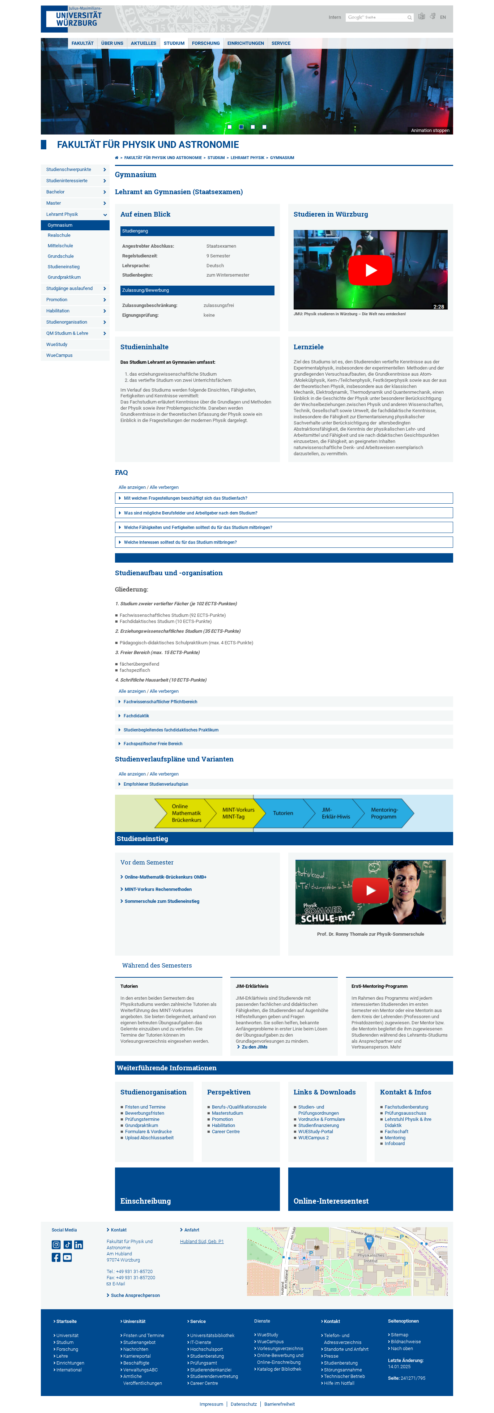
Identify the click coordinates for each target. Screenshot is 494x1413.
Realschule (59, 235)
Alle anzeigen (132, 487)
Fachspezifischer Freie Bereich (153, 743)
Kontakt (119, 1230)
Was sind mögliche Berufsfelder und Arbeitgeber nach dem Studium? (190, 513)
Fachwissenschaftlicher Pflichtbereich (160, 701)
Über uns (112, 43)
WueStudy (56, 344)
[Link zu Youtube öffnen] (68, 1257)
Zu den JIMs (255, 1047)
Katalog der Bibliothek (279, 1369)
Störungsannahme (343, 1370)
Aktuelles (143, 43)
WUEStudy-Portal (315, 1131)
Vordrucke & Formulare (321, 1119)
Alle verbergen (164, 487)
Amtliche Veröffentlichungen (142, 1380)
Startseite (66, 1321)
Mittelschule (60, 245)
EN (443, 17)
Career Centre (226, 1131)
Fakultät (83, 43)
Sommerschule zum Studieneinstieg (162, 901)
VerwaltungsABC (140, 1370)
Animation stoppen (430, 130)
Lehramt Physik (62, 214)
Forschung (206, 43)
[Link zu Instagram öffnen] (57, 1245)
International (69, 1370)
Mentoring (395, 1137)
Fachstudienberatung (406, 1107)
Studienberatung (207, 1356)
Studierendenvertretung (214, 1376)
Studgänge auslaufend (69, 288)
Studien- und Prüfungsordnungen (318, 1110)
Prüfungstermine (142, 1119)
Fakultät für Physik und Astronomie (148, 144)
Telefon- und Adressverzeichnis (343, 1339)
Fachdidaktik (136, 715)
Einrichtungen (245, 43)
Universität (67, 1335)
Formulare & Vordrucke (148, 1131)
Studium (174, 43)
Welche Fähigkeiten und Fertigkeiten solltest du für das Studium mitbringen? (198, 527)
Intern (335, 17)
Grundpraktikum (64, 277)
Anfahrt (191, 1230)
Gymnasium (60, 225)
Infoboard (395, 1143)
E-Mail (118, 1283)
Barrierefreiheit (279, 1404)
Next (440, 86)
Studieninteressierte (67, 180)
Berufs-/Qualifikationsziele (240, 1107)
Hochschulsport (206, 1349)
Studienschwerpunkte (68, 169)
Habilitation (57, 310)
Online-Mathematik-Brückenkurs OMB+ (165, 877)
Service (281, 43)
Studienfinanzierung (318, 1125)
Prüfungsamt (203, 1363)
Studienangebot (139, 1342)
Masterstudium (227, 1113)
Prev (53, 86)
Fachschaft (396, 1131)
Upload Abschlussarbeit (149, 1137)
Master (53, 203)
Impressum (211, 1404)
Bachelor (55, 192)
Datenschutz (244, 1404)
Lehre (62, 1356)
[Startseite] (117, 157)
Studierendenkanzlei (210, 1370)
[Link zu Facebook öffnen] (57, 1257)
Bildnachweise (406, 1341)
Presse (331, 1356)
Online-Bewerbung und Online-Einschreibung (280, 1359)
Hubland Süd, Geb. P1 (202, 1241)
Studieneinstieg (64, 266)
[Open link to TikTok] (68, 1245)
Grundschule (61, 256)
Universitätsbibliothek (212, 1335)
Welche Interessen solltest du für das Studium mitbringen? (180, 542)
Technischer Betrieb (344, 1376)
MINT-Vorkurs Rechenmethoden (158, 889)
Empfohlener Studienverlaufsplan (156, 784)
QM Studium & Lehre (67, 333)
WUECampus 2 (313, 1137)
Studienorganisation (66, 322)
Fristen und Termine (145, 1107)
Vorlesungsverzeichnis (280, 1348)
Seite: (394, 1378)
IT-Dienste (200, 1342)
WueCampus (59, 355)
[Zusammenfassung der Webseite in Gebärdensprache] (432, 16)
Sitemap (399, 1334)
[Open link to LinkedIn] (79, 1245)
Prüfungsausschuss (405, 1113)
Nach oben (402, 1348)
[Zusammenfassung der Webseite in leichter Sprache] (421, 16)
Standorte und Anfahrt (346, 1349)
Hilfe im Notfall (339, 1383)
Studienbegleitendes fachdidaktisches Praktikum (171, 730)
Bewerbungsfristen (144, 1113)
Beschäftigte (136, 1363)
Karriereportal (137, 1356)
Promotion (56, 299)
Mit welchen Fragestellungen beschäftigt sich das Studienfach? (185, 498)
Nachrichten (135, 1349)
